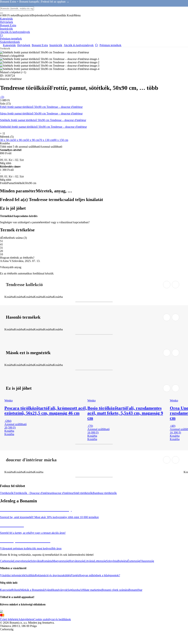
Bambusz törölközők (105, 493)
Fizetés (75, 575)
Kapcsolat (6, 589)
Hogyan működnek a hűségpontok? (99, 575)
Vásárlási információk (12, 575)
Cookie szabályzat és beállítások (52, 619)
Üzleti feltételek (9, 619)
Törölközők (7, 493)
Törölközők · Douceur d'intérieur (33, 493)
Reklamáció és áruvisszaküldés (53, 575)
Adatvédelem (26, 619)
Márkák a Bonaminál (32, 589)
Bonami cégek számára (115, 589)
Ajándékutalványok (56, 589)
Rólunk (16, 589)
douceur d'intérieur (63, 493)
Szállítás (30, 575)
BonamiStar (135, 589)
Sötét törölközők (83, 493)
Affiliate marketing (91, 589)
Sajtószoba (73, 589)
